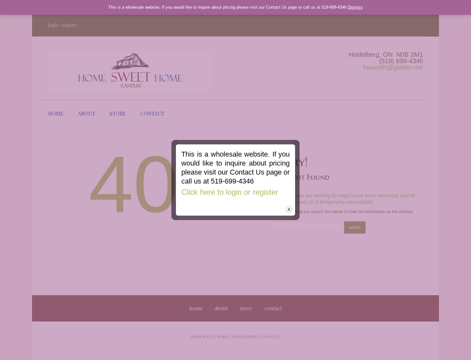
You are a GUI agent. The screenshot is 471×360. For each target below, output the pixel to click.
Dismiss (355, 7)
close (289, 209)
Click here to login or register (229, 192)
